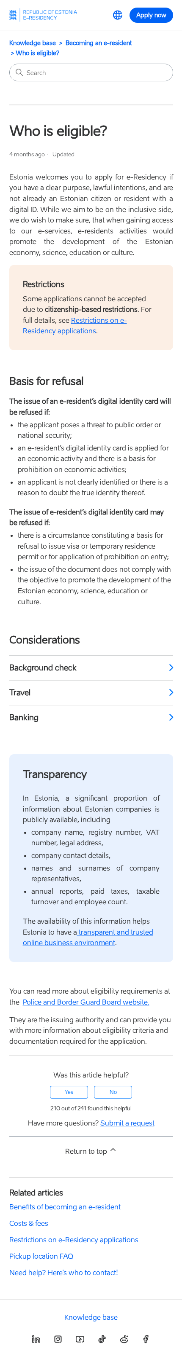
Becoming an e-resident (99, 42)
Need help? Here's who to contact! (63, 1272)
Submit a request (127, 1123)
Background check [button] (43, 667)
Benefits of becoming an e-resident (65, 1207)
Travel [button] (19, 692)
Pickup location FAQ (41, 1256)
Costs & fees (28, 1223)
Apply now (151, 15)
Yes (69, 1092)
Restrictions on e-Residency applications (73, 1239)
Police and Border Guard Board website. (86, 1002)
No (113, 1092)
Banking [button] (24, 717)
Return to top (87, 1151)
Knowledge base (32, 42)
